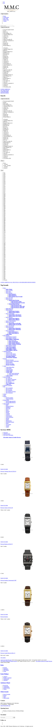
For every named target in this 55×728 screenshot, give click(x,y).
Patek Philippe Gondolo (11, 345)
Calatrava (5, 676)
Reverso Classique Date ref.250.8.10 (8, 471)
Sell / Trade (5, 18)
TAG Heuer (8, 424)
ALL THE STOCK (5, 90)
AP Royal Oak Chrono (11, 353)
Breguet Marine (9, 362)
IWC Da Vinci (9, 389)
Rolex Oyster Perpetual (11, 321)
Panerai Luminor (9, 397)
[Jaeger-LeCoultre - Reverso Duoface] (27, 607)
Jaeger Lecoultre (6, 377)
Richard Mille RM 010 (11, 402)
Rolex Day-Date (9, 297)
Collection (5, 680)
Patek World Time (12, 340)
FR (4, 2)
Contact (5, 21)
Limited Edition (6, 687)
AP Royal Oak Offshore (11, 355)
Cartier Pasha (9, 368)
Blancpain (8, 408)
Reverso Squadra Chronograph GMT (8, 580)
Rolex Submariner (10, 327)
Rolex (4, 288)
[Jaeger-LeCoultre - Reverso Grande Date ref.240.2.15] (27, 643)
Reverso (19, 437)
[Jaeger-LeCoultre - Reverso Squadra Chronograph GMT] (27, 571)
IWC (4, 386)
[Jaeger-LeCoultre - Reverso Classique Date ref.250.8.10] (27, 462)
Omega (4, 394)
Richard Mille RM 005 (11, 401)
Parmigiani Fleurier (10, 422)
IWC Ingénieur (9, 390)
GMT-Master (6, 670)
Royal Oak (5, 685)
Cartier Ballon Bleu (10, 367)
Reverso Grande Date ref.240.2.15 (8, 653)
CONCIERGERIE (5, 91)
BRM (7, 405)
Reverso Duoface (4, 616)
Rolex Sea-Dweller (10, 322)
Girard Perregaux (9, 417)
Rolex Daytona (9, 299)
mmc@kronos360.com (5, 705)
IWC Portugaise (9, 392)
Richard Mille (6, 400)
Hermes (7, 418)
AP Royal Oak (9, 352)
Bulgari (7, 412)
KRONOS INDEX (5, 92)
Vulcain (7, 425)
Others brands (6, 403)
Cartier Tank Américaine (14, 373)
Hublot (7, 419)
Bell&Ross (8, 407)
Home (4, 16)
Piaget (7, 423)
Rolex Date (8, 291)
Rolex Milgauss (9, 317)
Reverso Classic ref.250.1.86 (7, 507)
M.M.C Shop (6, 19)
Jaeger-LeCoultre (13, 437)
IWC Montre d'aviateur (11, 391)
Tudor (4, 395)
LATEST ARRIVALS (5, 89)
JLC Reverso (8, 381)
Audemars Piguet (7, 351)
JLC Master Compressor (11, 379)
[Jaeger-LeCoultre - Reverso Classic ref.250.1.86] (27, 498)
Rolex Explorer (9, 310)
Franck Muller (9, 416)
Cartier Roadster (9, 369)
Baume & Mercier (10, 406)
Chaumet (8, 413)
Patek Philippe (6, 335)
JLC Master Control (10, 380)
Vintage (5, 689)
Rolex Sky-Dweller (10, 325)
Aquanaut (9, 677)
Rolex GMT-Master (10, 313)
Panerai (4, 396)
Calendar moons (6, 433)
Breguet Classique (10, 359)
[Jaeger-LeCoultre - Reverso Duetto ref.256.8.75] (27, 534)
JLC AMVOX (9, 378)
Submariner (5, 668)
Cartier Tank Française (13, 374)
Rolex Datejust (9, 293)
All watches (5, 437)
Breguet (5, 358)
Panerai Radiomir (9, 398)
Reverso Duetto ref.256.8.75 (7, 544)
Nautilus (5, 677)
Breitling (8, 411)
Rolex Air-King (9, 290)
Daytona (5, 667)
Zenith (7, 426)
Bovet (7, 409)
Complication (6, 679)
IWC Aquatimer (9, 387)
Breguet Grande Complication (12, 361)
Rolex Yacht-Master (10, 330)
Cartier (4, 366)
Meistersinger (9, 420)
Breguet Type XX (10, 363)
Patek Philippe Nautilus (11, 346)
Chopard (8, 414)
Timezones (5, 432)
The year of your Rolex (8, 435)
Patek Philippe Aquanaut (11, 336)
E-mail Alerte (6, 17)
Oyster (4, 671)
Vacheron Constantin (7, 385)
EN (4, 3)
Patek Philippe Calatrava (11, 338)
